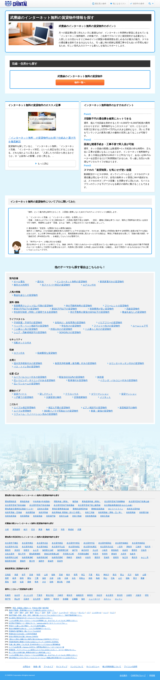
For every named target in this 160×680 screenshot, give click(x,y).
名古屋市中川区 (11, 547)
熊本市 (56, 599)
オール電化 (19, 281)
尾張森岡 (16, 529)
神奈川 (106, 575)
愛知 (29, 578)
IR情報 (152, 675)
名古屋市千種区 (11, 543)
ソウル (54, 612)
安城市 (106, 557)
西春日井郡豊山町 (51, 554)
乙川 (55, 529)
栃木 (68, 575)
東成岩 (71, 529)
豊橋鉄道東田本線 (80, 509)
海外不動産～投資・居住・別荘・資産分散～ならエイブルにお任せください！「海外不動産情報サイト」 (45, 615)
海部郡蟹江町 (62, 550)
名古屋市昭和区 (104, 543)
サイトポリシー (92, 666)
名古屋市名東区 (90, 547)
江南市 (138, 547)
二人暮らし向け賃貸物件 (26, 329)
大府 (7, 529)
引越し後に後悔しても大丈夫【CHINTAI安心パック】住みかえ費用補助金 (34, 644)
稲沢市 (147, 547)
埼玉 (83, 575)
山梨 (144, 575)
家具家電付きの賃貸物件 (112, 281)
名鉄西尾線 (130, 512)
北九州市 (36, 599)
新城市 (50, 561)
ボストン (107, 599)
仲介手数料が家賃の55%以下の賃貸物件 (90, 312)
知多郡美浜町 (42, 557)
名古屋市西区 (57, 543)
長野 (7, 578)
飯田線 (75, 501)
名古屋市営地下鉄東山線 (139, 501)
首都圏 (65, 599)
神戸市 (8, 599)
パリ (88, 612)
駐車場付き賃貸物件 (78, 380)
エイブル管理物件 (22, 411)
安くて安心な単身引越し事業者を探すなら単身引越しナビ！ (30, 652)
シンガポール (96, 612)
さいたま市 (28, 595)
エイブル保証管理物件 (25, 407)
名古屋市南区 (42, 547)
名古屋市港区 (27, 547)
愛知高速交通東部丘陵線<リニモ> (19, 509)
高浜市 (134, 557)
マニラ (112, 612)
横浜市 (69, 595)
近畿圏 (75, 599)
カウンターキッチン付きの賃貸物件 (126, 363)
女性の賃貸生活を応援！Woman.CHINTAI (23, 636)
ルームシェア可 (140, 326)
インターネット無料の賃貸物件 (72, 281)
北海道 (8, 575)
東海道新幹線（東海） (91, 501)
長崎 (29, 582)
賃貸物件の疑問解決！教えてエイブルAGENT (25, 631)
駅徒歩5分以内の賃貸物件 (72, 377)
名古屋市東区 (27, 543)
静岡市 (90, 595)
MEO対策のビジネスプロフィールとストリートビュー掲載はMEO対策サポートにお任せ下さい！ (43, 658)
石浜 (33, 529)
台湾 (16, 612)
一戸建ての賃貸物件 (23, 397)
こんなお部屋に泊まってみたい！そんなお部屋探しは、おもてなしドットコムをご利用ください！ (43, 620)
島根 (98, 578)
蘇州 (31, 612)
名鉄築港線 (37, 516)
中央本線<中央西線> (41, 501)
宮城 (31, 575)
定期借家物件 (80, 397)
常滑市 (105, 554)
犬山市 (95, 550)
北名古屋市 (9, 554)
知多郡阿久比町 (11, 557)
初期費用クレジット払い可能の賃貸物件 (33, 305)
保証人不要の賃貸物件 (59, 407)
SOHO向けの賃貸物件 (70, 332)
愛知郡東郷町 (34, 554)
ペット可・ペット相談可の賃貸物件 (31, 326)
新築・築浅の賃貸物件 (102, 411)
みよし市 (144, 557)
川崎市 (60, 595)
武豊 (79, 529)
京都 (51, 578)
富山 (122, 575)
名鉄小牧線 (77, 516)
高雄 (21, 612)
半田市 (95, 554)
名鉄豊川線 (144, 512)
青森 (16, 575)
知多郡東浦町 (27, 557)
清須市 (17, 550)
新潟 (114, 575)
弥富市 (26, 550)
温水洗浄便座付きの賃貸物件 (28, 363)
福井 (137, 575)
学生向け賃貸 (37, 608)
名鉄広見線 (105, 516)
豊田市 (97, 557)
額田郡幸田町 (10, 561)
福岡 (14, 582)
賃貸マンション (129, 394)
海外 (83, 599)
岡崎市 (69, 557)
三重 (36, 578)
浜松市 (99, 595)
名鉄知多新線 (10, 516)
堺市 (147, 595)
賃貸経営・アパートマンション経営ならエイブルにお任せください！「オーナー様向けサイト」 (42, 650)
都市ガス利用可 (21, 285)
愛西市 (8, 550)
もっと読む (43, 163)
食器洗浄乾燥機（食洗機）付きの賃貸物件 (75, 363)
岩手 (23, 575)
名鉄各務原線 (90, 516)
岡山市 (17, 599)
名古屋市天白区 (106, 547)
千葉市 (39, 595)
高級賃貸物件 (133, 308)
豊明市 (134, 550)
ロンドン (118, 599)
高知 (7, 582)
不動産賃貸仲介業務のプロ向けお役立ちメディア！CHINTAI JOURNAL (34, 642)
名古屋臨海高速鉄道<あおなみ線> (118, 505)
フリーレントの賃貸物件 (117, 305)
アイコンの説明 (130, 666)
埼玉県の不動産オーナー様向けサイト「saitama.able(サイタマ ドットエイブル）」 (38, 623)
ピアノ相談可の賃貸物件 (95, 407)
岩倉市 (125, 550)
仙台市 (17, 595)
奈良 (74, 578)
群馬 (76, 575)
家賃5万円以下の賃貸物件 (64, 308)
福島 (53, 575)
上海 (26, 612)
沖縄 (68, 582)
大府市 (123, 554)
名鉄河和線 (43, 512)
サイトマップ (61, 666)
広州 (43, 612)
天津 (48, 612)
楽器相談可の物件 (128, 407)
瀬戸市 (75, 550)
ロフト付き (19, 353)
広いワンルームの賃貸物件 (27, 383)
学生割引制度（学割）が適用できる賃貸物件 (36, 312)
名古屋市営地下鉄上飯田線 (89, 505)
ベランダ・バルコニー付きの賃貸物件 (119, 380)
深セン (37, 612)
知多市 (132, 554)
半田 (63, 529)
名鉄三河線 (89, 512)
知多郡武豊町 (57, 557)
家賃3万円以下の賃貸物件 (26, 308)
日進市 (144, 550)
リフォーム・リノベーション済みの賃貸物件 (36, 414)
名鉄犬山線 (63, 516)
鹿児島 (60, 582)
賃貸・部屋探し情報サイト (22, 608)
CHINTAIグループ (138, 675)
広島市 (26, 599)
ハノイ (105, 612)
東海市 (114, 554)
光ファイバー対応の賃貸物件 (56, 285)
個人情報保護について (111, 666)
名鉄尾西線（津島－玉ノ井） (110, 512)
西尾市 (116, 557)
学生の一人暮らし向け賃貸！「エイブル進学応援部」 (27, 626)
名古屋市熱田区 (138, 543)
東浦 (40, 529)
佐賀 (22, 582)
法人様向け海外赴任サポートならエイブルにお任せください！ (31, 618)
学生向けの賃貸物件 (71, 326)
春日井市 (85, 550)
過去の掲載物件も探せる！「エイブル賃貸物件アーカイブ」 (30, 628)
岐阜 (14, 578)
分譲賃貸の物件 (53, 397)
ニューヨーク (94, 599)
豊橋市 (23, 561)
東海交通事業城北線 (60, 509)
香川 (135, 578)
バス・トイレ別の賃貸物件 (27, 366)
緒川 (25, 529)
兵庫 (66, 578)
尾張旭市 (115, 550)
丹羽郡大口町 (68, 554)
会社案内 (123, 675)
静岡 (22, 578)
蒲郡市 (41, 561)
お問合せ (26, 666)
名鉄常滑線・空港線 (13, 512)
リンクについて (76, 666)
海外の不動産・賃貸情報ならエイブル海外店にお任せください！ (31, 610)
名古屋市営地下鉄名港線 (39, 505)
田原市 (60, 561)
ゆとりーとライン (115, 509)
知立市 (125, 557)
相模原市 (80, 595)
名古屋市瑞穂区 (121, 543)
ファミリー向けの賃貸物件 (107, 326)
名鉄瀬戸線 (50, 516)
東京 (98, 575)
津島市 (129, 547)
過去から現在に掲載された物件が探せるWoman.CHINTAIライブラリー (34, 639)
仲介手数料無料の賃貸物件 (79, 305)
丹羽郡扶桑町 (83, 554)
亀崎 (48, 529)
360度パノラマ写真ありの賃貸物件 (61, 411)
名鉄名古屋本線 (133, 509)
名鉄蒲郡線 (24, 516)
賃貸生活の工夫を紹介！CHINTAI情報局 (23, 634)
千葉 (90, 575)
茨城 (61, 575)
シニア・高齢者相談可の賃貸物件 (30, 332)
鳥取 (90, 578)
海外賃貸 (45, 608)
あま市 (36, 550)
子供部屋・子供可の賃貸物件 (28, 322)
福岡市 (47, 599)
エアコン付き (89, 285)
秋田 (38, 575)
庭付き (40, 281)
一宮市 (120, 547)
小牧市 (105, 550)
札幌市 (8, 595)
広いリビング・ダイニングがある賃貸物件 (34, 380)
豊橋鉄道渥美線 (97, 509)
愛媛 (142, 578)
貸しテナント (46, 394)
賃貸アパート (20, 394)
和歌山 (82, 578)
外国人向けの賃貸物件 (61, 329)
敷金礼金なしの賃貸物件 (26, 295)
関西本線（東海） (61, 501)
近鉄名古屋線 (42, 509)
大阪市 (138, 595)
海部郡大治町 (47, 550)
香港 (10, 612)
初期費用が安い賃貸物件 (102, 308)
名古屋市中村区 (73, 543)
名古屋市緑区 (74, 547)
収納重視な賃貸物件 (47, 353)
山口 (120, 578)
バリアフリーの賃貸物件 (110, 322)
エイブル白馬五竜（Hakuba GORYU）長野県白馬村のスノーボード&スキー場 (36, 647)
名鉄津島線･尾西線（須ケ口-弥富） (66, 512)
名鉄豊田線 (30, 512)
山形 (46, 575)
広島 (113, 578)
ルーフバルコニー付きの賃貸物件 (30, 377)
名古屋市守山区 (58, 547)
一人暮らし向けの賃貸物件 (98, 329)
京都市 (129, 595)
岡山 (105, 578)
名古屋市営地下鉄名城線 (15, 505)
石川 (129, 575)
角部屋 (100, 377)
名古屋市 (109, 595)
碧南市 (79, 557)
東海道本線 (24, 501)
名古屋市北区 (42, 543)
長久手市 (22, 554)
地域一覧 (37, 666)
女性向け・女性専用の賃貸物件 (70, 322)
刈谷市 (88, 557)
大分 (44, 582)
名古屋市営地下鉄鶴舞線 (114, 501)
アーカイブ (48, 666)
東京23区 (50, 595)
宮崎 (51, 582)
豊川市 (32, 561)
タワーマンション (100, 394)
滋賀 (44, 578)
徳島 (128, 578)
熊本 (36, 582)
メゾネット (105, 397)
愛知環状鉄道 (10, 501)
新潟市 (120, 595)
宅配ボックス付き (22, 342)
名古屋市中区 (89, 543)
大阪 (59, 578)
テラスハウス (71, 394)
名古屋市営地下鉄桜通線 (64, 505)
